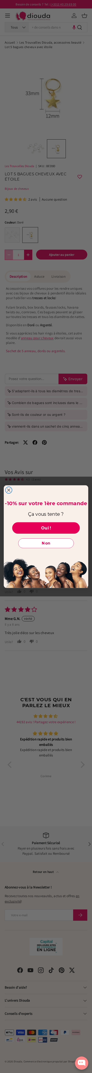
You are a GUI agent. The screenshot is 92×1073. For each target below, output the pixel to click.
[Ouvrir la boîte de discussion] (81, 1063)
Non (46, 543)
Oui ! (46, 527)
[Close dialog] (8, 490)
